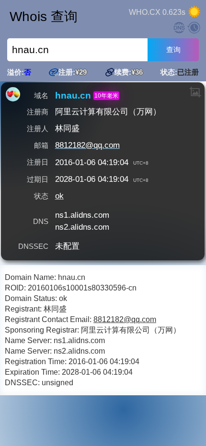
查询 (173, 49)
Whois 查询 (44, 16)
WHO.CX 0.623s (157, 12)
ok (59, 196)
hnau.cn (73, 96)
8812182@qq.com (87, 145)
